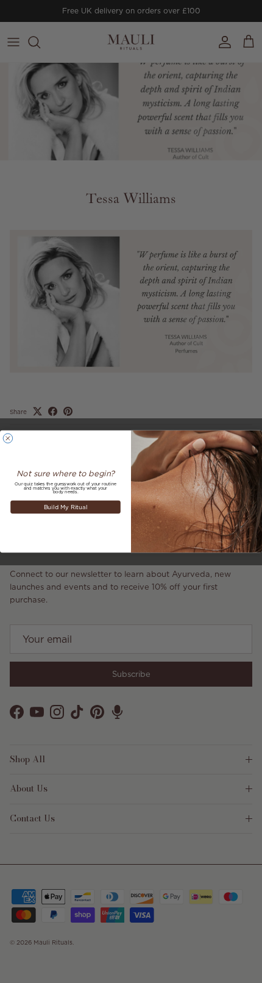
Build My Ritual (66, 506)
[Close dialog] (7, 438)
